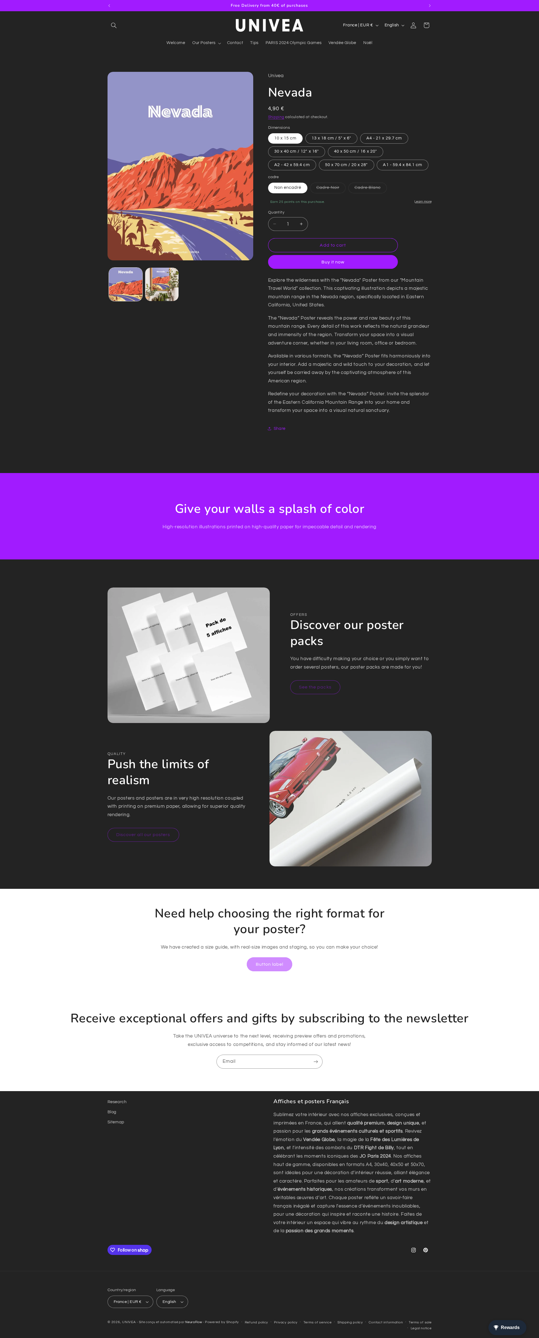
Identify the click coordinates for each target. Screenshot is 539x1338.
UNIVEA (129, 1322)
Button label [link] (270, 964)
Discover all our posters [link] (143, 834)
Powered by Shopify (222, 1322)
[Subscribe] (315, 1061)
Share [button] (280, 428)
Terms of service (317, 1322)
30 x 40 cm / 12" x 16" (296, 151)
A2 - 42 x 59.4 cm (292, 164)
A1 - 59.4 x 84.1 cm (402, 164)
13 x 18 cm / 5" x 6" (331, 138)
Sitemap (116, 1122)
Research (117, 1102)
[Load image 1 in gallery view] (125, 284)
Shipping (276, 117)
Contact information (386, 1322)
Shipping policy (350, 1322)
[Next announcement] (430, 5)
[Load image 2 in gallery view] (162, 284)
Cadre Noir (331, 189)
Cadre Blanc (371, 189)
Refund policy (256, 1322)
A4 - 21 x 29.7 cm (384, 138)
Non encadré (288, 187)
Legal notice (421, 1328)
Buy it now (333, 262)
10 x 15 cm (285, 138)
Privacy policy (286, 1322)
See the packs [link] (315, 687)
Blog (112, 1112)
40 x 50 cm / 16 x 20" (355, 151)
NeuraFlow (194, 1322)
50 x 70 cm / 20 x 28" (346, 164)
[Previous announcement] (109, 5)
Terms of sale (420, 1322)
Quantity (276, 212)
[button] (114, 25)
